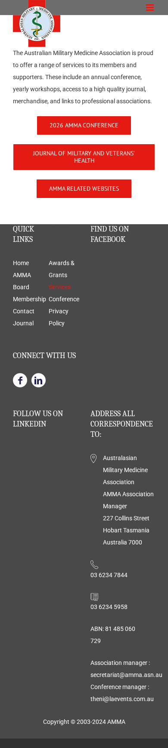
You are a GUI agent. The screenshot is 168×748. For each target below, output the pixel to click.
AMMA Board (22, 281)
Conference (63, 299)
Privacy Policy (58, 317)
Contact (23, 311)
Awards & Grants (62, 269)
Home (21, 263)
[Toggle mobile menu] (150, 7)
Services (60, 287)
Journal (23, 323)
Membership (27, 299)
